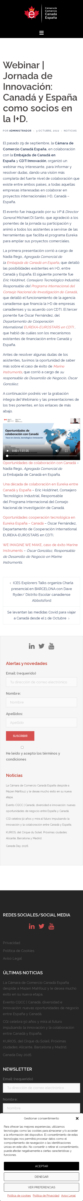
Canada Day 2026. (17, 846)
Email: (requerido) (21, 673)
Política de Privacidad (46, 1195)
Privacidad (11, 943)
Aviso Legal (68, 1195)
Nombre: (13, 693)
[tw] (41, 647)
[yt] (51, 647)
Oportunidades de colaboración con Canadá (40, 463)
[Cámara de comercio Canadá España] (41, 14)
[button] (77, 1118)
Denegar (41, 1177)
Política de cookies (19, 1195)
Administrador (20, 130)
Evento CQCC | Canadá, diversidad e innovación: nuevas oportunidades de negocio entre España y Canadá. (41, 1008)
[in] (32, 647)
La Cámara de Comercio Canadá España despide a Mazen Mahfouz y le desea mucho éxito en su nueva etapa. (39, 791)
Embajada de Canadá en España (33, 263)
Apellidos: (14, 714)
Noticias (70, 130)
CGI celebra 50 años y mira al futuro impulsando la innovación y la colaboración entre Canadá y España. (38, 1027)
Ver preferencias (41, 1187)
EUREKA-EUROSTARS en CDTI (49, 327)
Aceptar (41, 1166)
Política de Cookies (18, 951)
